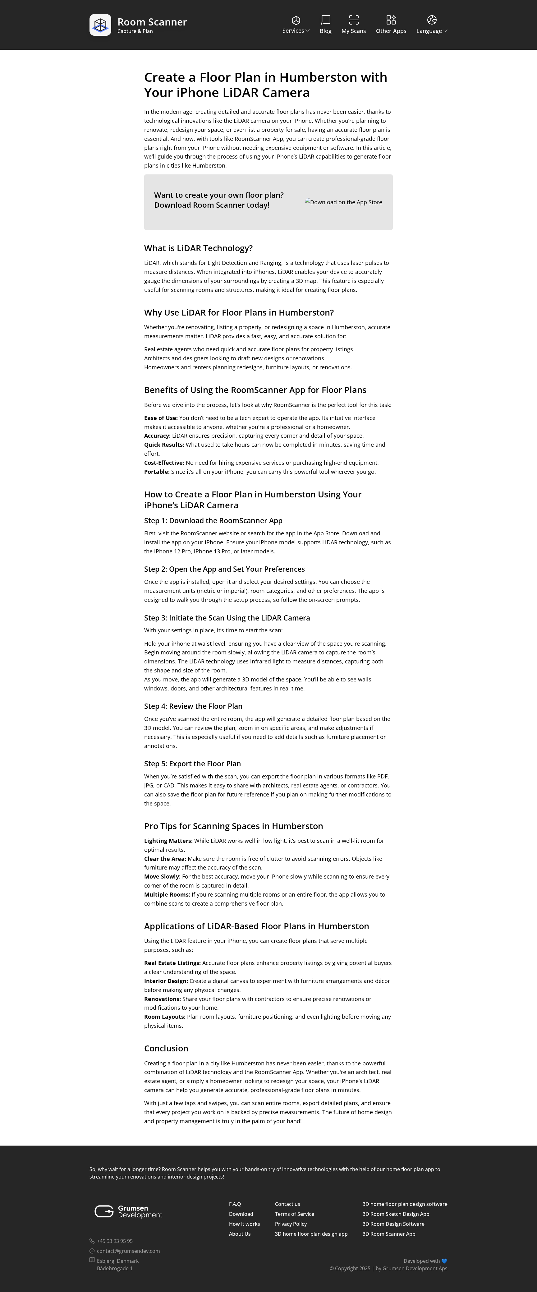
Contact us (287, 1204)
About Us (240, 1233)
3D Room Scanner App (389, 1233)
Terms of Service (294, 1214)
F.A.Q (235, 1204)
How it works (244, 1223)
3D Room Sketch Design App (396, 1214)
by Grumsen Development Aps (412, 1268)
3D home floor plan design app (311, 1233)
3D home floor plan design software (405, 1204)
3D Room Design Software (394, 1223)
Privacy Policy (291, 1223)
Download (241, 1214)
